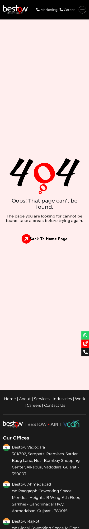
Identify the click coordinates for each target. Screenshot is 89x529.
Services (42, 399)
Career (69, 10)
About (25, 399)
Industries (62, 399)
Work (80, 399)
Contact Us (54, 405)
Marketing (49, 10)
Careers (34, 405)
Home (10, 399)
